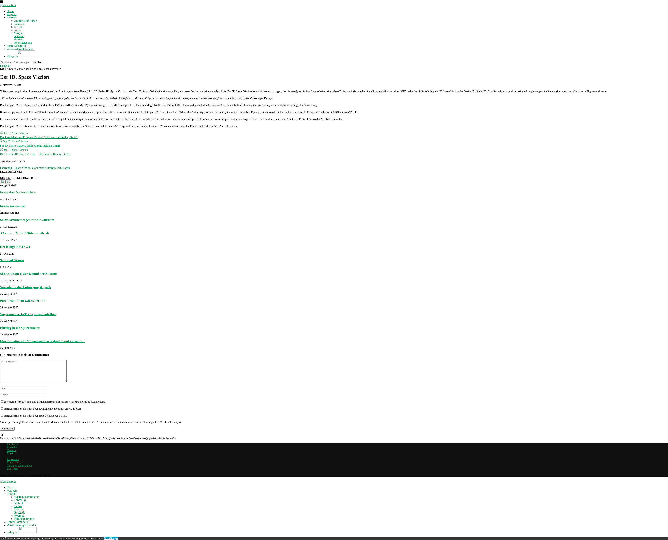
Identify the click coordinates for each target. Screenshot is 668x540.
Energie (18, 33)
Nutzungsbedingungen (19, 465)
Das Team (12, 468)
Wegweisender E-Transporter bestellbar (28, 314)
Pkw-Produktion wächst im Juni (23, 301)
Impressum (13, 459)
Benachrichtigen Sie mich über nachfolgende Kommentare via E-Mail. (42, 408)
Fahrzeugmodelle (16, 45)
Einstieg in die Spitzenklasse (20, 328)
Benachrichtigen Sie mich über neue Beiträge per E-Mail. (35, 415)
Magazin (11, 14)
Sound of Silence (12, 260)
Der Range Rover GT (15, 247)
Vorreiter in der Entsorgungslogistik (25, 287)
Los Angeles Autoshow (43, 167)
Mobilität (18, 39)
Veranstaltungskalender (20, 49)
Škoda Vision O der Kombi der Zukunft (28, 274)
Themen (11, 17)
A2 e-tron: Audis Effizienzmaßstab (24, 233)
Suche (37, 62)
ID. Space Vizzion (20, 167)
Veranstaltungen (23, 42)
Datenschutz (14, 462)
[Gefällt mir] (3, 181)
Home (10, 11)
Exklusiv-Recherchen (25, 20)
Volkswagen (63, 167)
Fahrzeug (19, 23)
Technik (18, 27)
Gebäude (19, 36)
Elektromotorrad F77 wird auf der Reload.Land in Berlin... (42, 341)
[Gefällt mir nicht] (8, 181)
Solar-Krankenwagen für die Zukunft (27, 220)
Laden (17, 30)
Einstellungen (111, 538)
